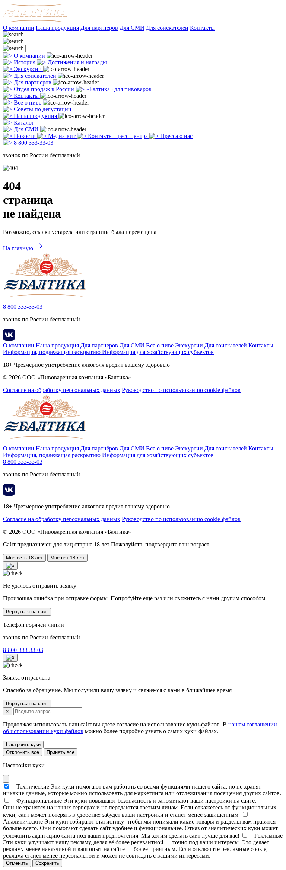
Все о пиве (160, 345)
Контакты (202, 28)
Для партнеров (99, 28)
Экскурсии (189, 345)
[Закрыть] (6, 779)
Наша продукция (57, 28)
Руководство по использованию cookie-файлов (181, 390)
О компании (18, 28)
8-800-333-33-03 (23, 650)
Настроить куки (23, 744)
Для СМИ (132, 28)
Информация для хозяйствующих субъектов (158, 352)
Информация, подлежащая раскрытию (52, 352)
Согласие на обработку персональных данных (61, 390)
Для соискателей (167, 28)
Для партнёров (99, 448)
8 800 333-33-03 (22, 307)
